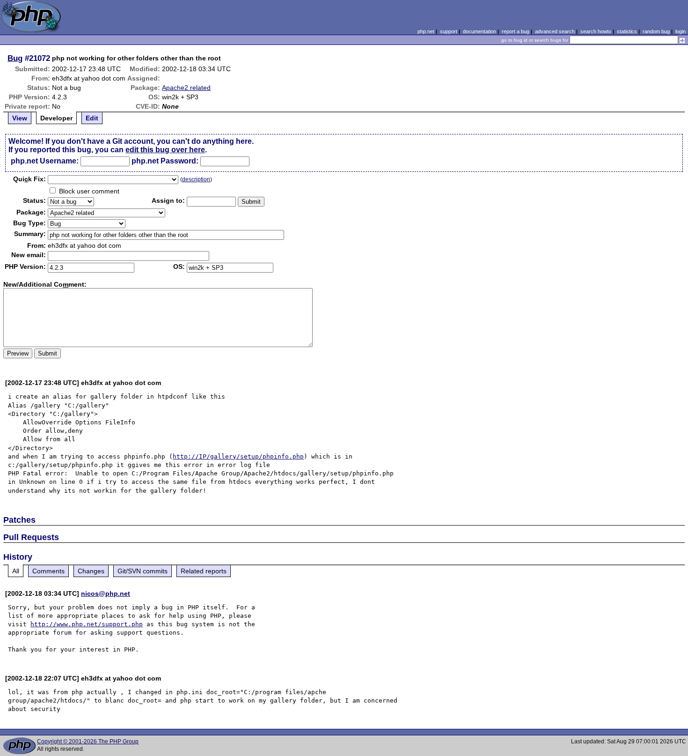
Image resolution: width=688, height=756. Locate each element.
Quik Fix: (29, 179)
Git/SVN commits (142, 571)
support (448, 31)
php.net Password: (165, 161)
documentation (479, 31)
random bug (656, 31)
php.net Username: (45, 161)
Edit (92, 118)
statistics (627, 31)
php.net (425, 31)
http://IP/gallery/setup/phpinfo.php (238, 456)
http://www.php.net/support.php (86, 624)
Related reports (204, 571)
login (680, 31)
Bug (14, 58)
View (19, 118)
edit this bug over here (165, 150)
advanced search (555, 31)
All (15, 571)
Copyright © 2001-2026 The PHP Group (88, 741)
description (196, 179)
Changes (91, 571)
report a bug (515, 31)
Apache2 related (186, 87)
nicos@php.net (105, 593)
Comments (48, 571)
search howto (595, 31)
